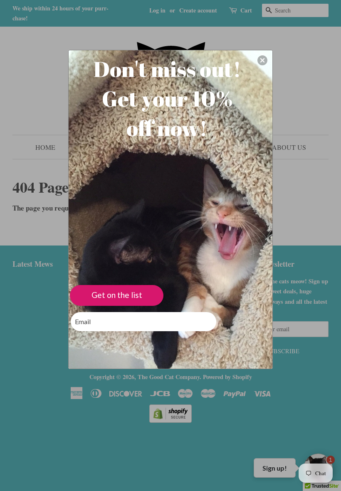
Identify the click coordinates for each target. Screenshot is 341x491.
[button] (262, 60)
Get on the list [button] (116, 295)
